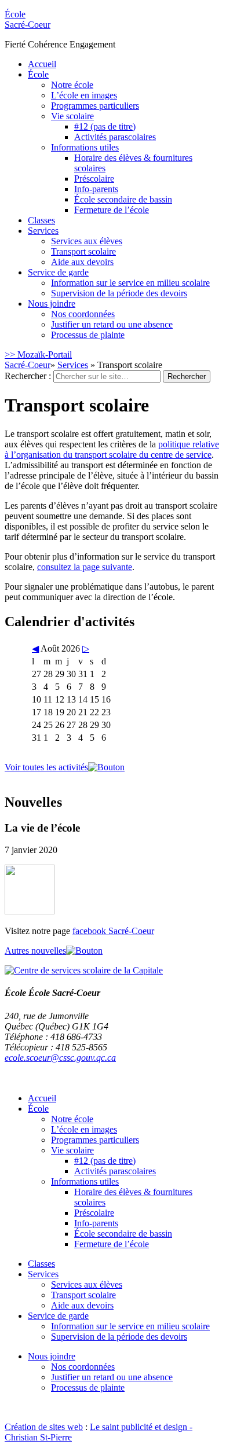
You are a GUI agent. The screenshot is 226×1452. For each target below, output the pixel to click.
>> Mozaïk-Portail (38, 354)
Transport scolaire (83, 251)
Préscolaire (94, 178)
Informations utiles (85, 147)
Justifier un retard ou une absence (112, 324)
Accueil (42, 64)
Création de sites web (44, 1427)
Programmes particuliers (95, 106)
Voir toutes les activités (46, 767)
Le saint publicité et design (138, 1427)
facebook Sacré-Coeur (113, 931)
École (27, 19)
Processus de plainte (88, 335)
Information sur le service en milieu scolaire (130, 283)
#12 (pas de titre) (105, 126)
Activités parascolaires (115, 137)
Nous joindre (51, 303)
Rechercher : (28, 376)
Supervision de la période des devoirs (119, 293)
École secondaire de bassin (123, 199)
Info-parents (96, 189)
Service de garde (58, 272)
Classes (41, 220)
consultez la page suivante (84, 567)
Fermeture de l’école (111, 210)
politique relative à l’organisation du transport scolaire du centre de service (112, 449)
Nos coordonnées (83, 314)
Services (43, 231)
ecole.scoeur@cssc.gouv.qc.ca (60, 1058)
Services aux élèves (86, 241)
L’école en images (84, 95)
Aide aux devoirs (82, 262)
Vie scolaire (72, 116)
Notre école (72, 85)
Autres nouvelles (35, 950)
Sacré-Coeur (27, 365)
